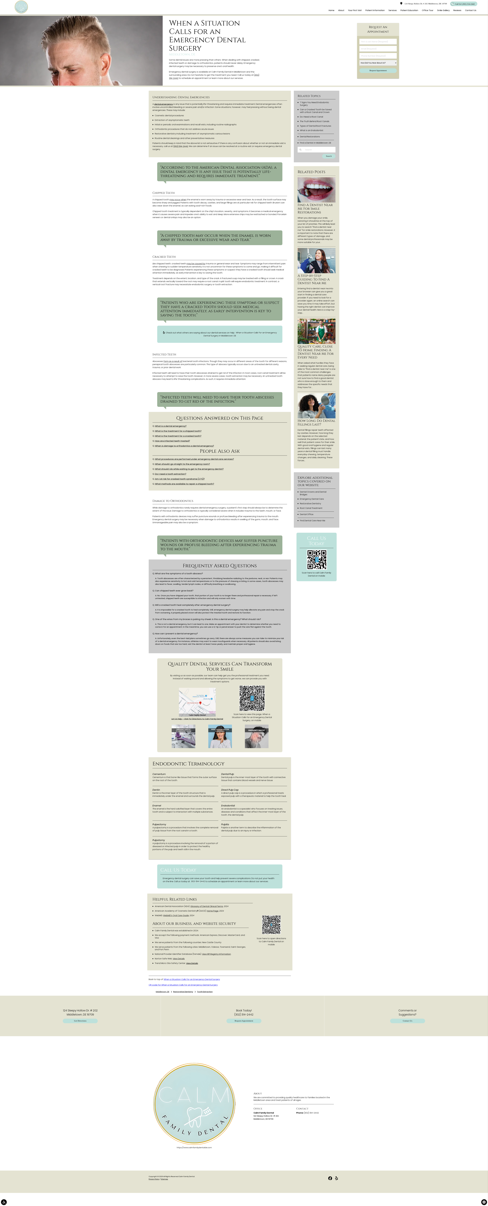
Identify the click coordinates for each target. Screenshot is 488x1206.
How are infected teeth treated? (172, 440)
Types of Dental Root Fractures (315, 125)
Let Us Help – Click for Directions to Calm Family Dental (197, 719)
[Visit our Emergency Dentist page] (257, 747)
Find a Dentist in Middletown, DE (315, 142)
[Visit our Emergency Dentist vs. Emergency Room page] (183, 747)
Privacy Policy (154, 1179)
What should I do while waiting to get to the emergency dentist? (189, 469)
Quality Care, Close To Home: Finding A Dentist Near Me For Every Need (316, 352)
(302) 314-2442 (180, 146)
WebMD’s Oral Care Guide (176, 915)
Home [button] (331, 10)
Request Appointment (244, 1021)
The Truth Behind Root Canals (314, 121)
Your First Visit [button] (355, 10)
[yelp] (336, 1178)
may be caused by (196, 263)
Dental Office (306, 514)
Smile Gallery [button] (443, 10)
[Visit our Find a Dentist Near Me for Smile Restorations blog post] (317, 201)
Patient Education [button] (409, 10)
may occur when (178, 199)
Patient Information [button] (375, 10)
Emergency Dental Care (312, 499)
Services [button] (392, 10)
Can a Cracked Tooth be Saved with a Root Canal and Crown (316, 111)
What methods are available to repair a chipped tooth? (184, 483)
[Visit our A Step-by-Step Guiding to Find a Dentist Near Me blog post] (317, 272)
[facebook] (330, 1178)
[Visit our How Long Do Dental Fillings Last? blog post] (317, 417)
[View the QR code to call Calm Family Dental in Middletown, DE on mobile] (317, 569)
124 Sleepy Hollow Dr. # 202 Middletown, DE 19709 (425, 4)
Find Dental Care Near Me (312, 520)
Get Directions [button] (80, 1021)
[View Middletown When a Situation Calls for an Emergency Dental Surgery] (81, 85)
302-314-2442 (198, 881)
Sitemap (164, 1179)
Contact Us (407, 1021)
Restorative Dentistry (310, 503)
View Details (179, 958)
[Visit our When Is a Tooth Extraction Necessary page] (220, 747)
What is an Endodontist (311, 130)
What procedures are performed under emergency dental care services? (194, 459)
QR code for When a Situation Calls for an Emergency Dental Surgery (183, 984)
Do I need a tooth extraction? (170, 473)
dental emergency (163, 104)
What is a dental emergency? (170, 426)
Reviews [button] (457, 10)
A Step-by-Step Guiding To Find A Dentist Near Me (314, 279)
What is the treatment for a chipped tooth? (178, 431)
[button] (4, 1202)
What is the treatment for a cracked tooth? (178, 436)
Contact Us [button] (470, 10)
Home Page (212, 910)
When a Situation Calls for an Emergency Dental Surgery (192, 979)
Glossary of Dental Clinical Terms (206, 906)
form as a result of (173, 361)
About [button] (341, 10)
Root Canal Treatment (311, 508)
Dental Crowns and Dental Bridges (313, 493)
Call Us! (465, 4)
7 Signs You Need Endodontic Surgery (314, 104)
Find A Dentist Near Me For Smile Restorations (315, 209)
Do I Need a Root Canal (311, 116)
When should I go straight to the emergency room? (182, 464)
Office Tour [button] (427, 10)
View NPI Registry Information (216, 954)
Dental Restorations (310, 136)
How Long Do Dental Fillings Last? (316, 423)
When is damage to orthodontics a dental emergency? (184, 445)
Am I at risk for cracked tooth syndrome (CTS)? (180, 478)
